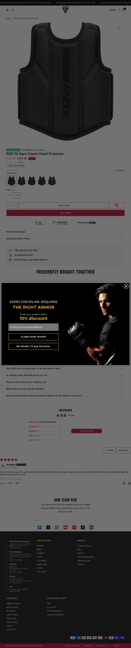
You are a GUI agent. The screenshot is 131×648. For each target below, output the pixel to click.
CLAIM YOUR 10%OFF (33, 337)
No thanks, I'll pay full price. (34, 346)
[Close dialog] (126, 286)
